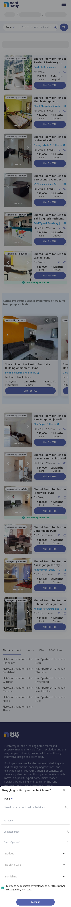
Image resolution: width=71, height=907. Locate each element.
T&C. (29, 889)
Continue (35, 902)
